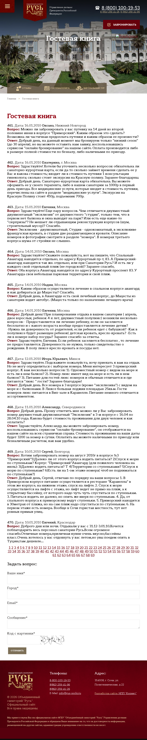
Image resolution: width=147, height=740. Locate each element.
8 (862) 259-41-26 (109, 11)
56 (119, 551)
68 (88, 555)
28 (118, 547)
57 (123, 551)
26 (109, 547)
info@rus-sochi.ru (70, 693)
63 (64, 555)
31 (132, 547)
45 (67, 551)
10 (36, 547)
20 (82, 547)
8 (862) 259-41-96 (130, 11)
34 (14, 551)
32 (136, 547)
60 (137, 551)
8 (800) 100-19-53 (121, 8)
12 (45, 547)
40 (42, 551)
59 (132, 551)
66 (78, 555)
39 (37, 551)
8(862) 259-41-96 (60, 684)
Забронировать (124, 24)
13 (49, 547)
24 (100, 547)
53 (105, 551)
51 (96, 551)
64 (69, 555)
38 (33, 551)
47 (77, 551)
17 (68, 547)
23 (95, 547)
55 (114, 551)
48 (82, 551)
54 (110, 551)
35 (19, 551)
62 (59, 555)
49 (87, 551)
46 (72, 551)
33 (9, 551)
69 (92, 555)
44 (62, 551)
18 (72, 547)
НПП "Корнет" (116, 693)
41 (47, 551)
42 (52, 551)
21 (86, 547)
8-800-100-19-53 (60, 680)
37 (28, 551)
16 (63, 547)
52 (100, 551)
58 (128, 551)
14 (54, 547)
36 (23, 551)
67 (83, 555)
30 (127, 547)
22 (91, 547)
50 (91, 551)
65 (73, 555)
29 (123, 547)
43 (57, 551)
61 (54, 555)
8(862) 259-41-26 (60, 688)
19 (77, 547)
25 (104, 547)
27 (114, 547)
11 (40, 547)
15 (58, 547)
